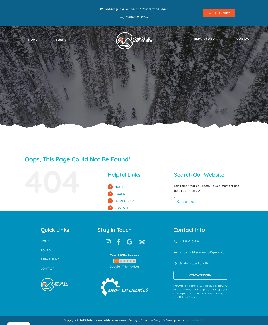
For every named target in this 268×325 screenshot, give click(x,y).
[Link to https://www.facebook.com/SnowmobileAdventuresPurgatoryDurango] (119, 242)
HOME (119, 186)
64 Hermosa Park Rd (194, 263)
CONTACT (122, 208)
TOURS (120, 194)
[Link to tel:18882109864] (175, 241)
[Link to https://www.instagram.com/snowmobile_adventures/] (108, 242)
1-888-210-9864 (190, 241)
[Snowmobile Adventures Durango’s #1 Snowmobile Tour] (134, 33)
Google (115, 266)
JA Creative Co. (194, 320)
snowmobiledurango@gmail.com (203, 252)
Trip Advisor (130, 266)
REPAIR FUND (124, 201)
